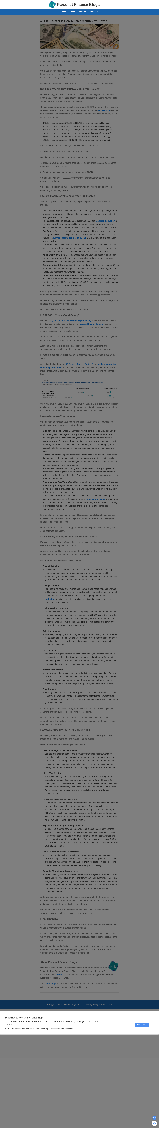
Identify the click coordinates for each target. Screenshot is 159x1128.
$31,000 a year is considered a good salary (70, 321)
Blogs (96, 1004)
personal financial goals (91, 324)
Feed (59, 974)
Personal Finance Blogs (67, 1004)
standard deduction (105, 221)
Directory (88, 1004)
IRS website (104, 110)
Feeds (80, 1004)
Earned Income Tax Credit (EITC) (69, 238)
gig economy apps (96, 499)
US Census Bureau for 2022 (79, 364)
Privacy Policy (106, 1004)
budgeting (50, 599)
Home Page (50, 984)
